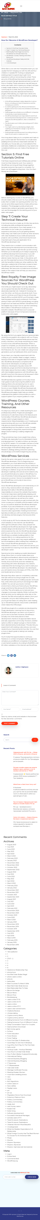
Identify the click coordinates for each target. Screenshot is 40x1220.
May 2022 (10, 879)
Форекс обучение (14, 1145)
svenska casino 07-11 (14, 1118)
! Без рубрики (12, 952)
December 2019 (13, 924)
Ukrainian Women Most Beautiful (19, 1124)
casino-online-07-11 (14, 1006)
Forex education (13, 1033)
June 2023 (11, 849)
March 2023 (11, 856)
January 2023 (12, 860)
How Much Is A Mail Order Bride (18, 1052)
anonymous (11, 972)
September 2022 (13, 869)
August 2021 (11, 899)
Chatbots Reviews (13, 1011)
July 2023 (10, 847)
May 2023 (10, 851)
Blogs (6, 12)
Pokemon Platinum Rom (16, 1097)
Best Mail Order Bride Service (17, 986)
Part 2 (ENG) (11, 1086)
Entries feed (11, 1156)
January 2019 (11, 942)
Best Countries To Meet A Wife (18, 983)
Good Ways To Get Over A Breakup (19, 1043)
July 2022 (10, 874)
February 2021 (12, 908)
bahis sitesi (11, 981)
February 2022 (12, 885)
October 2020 (12, 915)
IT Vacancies (11, 1063)
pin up (9, 1093)
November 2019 (13, 926)
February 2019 (12, 940)
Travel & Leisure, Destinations (17, 1120)
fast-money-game (13, 1029)
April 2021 (10, 906)
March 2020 (11, 919)
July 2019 (10, 933)
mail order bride (13, 1068)
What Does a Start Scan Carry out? (24, 784)
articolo (10, 979)
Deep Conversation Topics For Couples (21, 1024)
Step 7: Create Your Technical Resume (17, 50)
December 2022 (13, 863)
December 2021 (13, 890)
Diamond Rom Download (16, 1027)
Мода (9, 1138)
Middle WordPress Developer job (24, 388)
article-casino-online (14, 977)
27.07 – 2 (10, 958)
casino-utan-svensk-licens (16, 1008)
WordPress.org (12, 1161)
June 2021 (10, 904)
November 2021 (13, 892)
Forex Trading (12, 1038)
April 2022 (10, 881)
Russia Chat (11, 1109)
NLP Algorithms (12, 1081)
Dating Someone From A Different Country (22, 1020)
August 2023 (11, 844)
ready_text (11, 1104)
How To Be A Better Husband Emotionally (22, 1054)
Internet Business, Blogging (17, 1059)
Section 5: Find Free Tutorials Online (17, 48)
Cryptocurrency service (15, 1018)
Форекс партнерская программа (19, 1147)
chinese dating (12, 1013)
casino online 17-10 (13, 999)
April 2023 (10, 854)
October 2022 (12, 867)
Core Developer (11, 63)
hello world (11, 1047)
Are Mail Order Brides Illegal (17, 974)
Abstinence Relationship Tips (17, 970)
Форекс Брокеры (13, 1142)
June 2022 (11, 876)
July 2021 (10, 901)
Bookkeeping (12, 997)
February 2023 (12, 858)
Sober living (11, 1111)
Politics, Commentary (14, 1099)
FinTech (10, 1031)
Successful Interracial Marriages (18, 1115)
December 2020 (13, 910)
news (9, 1079)
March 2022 (11, 883)
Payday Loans (12, 1088)
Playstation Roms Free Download (19, 1095)
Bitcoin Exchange (13, 990)
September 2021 (13, 897)
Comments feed (13, 1158)
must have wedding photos (17, 1074)
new (8, 1077)
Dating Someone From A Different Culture (22, 1022)
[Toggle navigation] (21, 6)
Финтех (10, 1140)
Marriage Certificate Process (17, 1070)
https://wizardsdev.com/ (20, 421)
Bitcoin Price (11, 995)
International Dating (14, 1056)
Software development (15, 1113)
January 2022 (12, 888)
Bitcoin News (12, 993)
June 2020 (11, 917)
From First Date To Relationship (18, 1040)
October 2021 (12, 895)
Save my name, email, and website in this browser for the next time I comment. (18, 718)
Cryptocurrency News (15, 1015)
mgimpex (4, 37)
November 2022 (13, 865)
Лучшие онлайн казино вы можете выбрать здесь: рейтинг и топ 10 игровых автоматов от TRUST (25, 769)
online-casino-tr (12, 1083)
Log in (9, 1154)
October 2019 (12, 929)
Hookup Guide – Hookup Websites (19, 1049)
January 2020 (12, 922)
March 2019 (11, 938)
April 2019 (10, 935)
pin (8, 1090)
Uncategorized (12, 1127)
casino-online (12, 1004)
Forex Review (12, 1036)
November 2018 (13, 945)
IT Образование (13, 1065)
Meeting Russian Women (16, 1072)
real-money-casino (14, 1106)
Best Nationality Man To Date (17, 988)
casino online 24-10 (14, 1002)
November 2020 (13, 913)
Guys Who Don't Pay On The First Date (21, 1045)
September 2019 (13, 931)
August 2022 (11, 872)
